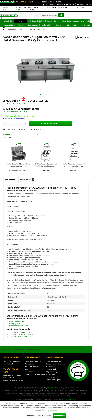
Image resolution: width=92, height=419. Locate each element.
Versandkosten (53, 387)
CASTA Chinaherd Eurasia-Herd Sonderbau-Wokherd (18, 165)
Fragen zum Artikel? (16, 321)
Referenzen (50, 374)
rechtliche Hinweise (32, 366)
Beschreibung (10, 179)
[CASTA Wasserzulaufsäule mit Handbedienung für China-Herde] (73, 154)
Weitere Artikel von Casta (18, 326)
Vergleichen (10, 129)
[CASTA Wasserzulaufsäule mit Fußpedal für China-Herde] (46, 154)
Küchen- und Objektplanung (51, 370)
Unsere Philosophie (53, 380)
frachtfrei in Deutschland (19, 104)
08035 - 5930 (26, 2)
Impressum (29, 372)
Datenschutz (29, 364)
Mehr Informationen (49, 410)
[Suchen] (61, 15)
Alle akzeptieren (44, 415)
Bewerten (37, 129)
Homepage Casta (15, 323)
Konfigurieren (59, 415)
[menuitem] (48, 4)
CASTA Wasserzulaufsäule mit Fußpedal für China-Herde (46, 165)
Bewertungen (27, 179)
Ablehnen (31, 415)
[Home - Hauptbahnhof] (4, 28)
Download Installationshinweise (20, 332)
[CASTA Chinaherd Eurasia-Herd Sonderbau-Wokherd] (18, 154)
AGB (26, 369)
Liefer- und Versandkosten (35, 374)
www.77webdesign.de (69, 399)
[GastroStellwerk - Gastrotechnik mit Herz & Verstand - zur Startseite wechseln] (9, 16)
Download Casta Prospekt (18, 336)
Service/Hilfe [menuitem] (84, 5)
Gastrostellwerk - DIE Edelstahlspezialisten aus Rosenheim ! (55, 364)
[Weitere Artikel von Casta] (82, 39)
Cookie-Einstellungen (33, 361)
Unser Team (50, 377)
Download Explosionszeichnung (20, 334)
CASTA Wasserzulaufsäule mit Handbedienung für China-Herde (73, 165)
